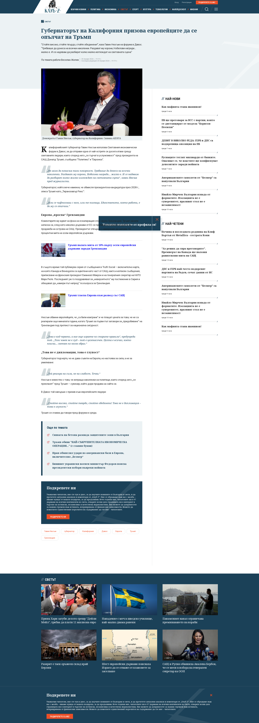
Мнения (194, 9)
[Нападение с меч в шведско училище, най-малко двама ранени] (129, 599)
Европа (118, 531)
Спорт (135, 9)
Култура (147, 9)
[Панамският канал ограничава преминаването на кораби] (190, 599)
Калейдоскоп (179, 9)
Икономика (110, 9)
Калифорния (88, 531)
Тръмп (133, 531)
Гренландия (49, 538)
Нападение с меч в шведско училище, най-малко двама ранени (127, 620)
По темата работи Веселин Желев (60, 59)
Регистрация (187, 2)
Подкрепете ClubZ (206, 2)
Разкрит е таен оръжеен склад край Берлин (64, 665)
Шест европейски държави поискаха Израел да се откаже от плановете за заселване (126, 667)
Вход (177, 2)
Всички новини (78, 9)
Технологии (162, 9)
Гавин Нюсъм (50, 531)
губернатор (69, 531)
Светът (124, 9)
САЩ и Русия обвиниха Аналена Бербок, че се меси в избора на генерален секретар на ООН (189, 667)
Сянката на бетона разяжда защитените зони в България (90, 434)
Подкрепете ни (58, 517)
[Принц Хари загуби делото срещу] (68, 599)
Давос (105, 531)
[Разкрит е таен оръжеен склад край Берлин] (68, 645)
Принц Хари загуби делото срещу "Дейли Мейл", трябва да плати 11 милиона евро (68, 620)
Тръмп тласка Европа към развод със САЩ (96, 295)
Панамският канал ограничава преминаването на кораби (183, 620)
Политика (95, 9)
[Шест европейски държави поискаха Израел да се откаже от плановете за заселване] (129, 645)
